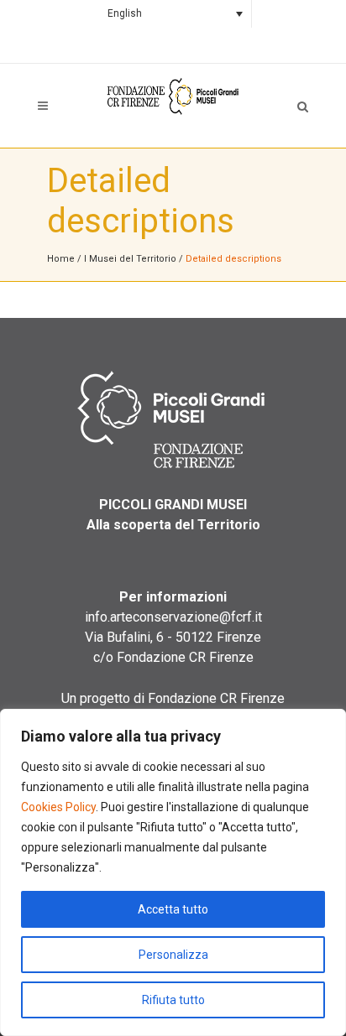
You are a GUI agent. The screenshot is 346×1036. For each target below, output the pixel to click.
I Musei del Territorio (130, 258)
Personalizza (173, 954)
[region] (173, 872)
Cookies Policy (58, 807)
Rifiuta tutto (173, 1000)
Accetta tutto (173, 909)
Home (61, 258)
